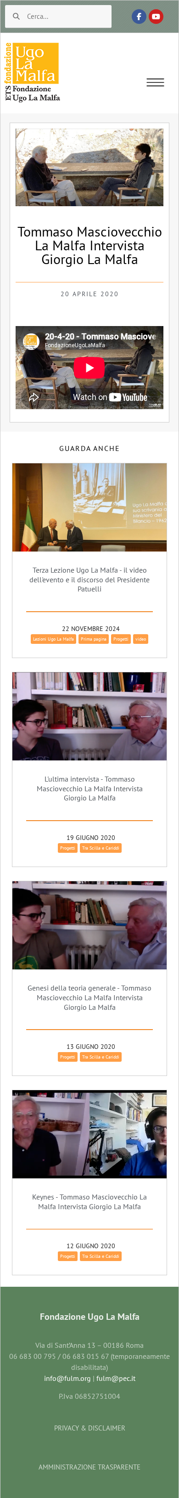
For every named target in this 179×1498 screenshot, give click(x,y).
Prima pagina (93, 639)
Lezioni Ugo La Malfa (53, 639)
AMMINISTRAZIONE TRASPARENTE (89, 1467)
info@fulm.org (67, 1378)
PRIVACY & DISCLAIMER (89, 1428)
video (140, 639)
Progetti (121, 639)
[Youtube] (156, 16)
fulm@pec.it (115, 1378)
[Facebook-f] (139, 16)
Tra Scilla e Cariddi (100, 848)
